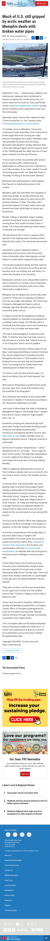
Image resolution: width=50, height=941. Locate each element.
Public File (8, 900)
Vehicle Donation (11, 910)
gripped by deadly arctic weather (24, 105)
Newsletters (9, 890)
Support (8, 905)
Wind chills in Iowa (10, 436)
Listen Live (8, 880)
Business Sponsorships (13, 860)
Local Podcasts (10, 885)
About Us (8, 855)
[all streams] (47, 938)
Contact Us (9, 870)
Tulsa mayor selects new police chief (22, 793)
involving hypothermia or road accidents (20, 123)
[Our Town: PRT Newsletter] (25, 743)
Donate (42, 3)
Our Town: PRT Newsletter (25, 759)
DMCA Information (11, 875)
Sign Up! (25, 774)
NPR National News (12, 650)
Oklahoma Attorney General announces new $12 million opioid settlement (27, 802)
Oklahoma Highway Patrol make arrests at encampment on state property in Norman (24, 812)
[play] (3, 938)
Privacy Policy (10, 895)
